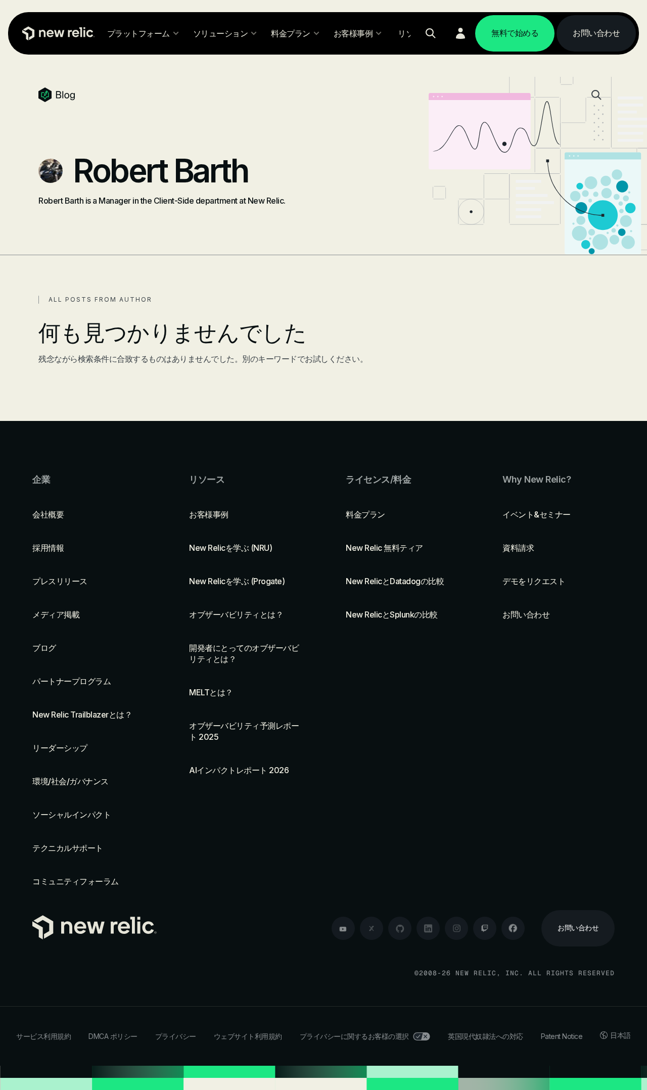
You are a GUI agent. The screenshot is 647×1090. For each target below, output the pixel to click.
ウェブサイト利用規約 (248, 1036)
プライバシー (175, 1036)
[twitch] (485, 928)
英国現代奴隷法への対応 (485, 1036)
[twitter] (371, 928)
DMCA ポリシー (112, 1036)
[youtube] (343, 928)
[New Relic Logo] (56, 33)
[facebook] (513, 928)
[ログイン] (460, 33)
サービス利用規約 (43, 1036)
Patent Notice (562, 1036)
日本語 (620, 1035)
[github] (400, 928)
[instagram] (456, 928)
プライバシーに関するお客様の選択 (354, 1036)
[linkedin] (428, 928)
